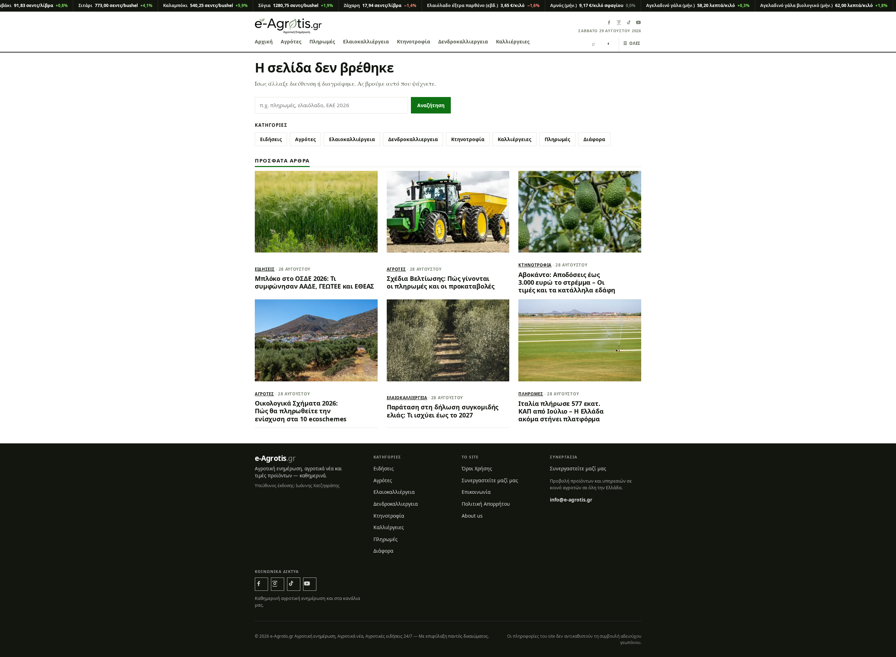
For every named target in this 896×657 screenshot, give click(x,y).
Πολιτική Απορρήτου (486, 503)
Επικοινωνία (476, 492)
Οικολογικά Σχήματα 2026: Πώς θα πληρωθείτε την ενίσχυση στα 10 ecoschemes (300, 411)
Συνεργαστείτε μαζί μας (490, 480)
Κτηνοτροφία (413, 41)
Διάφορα (594, 139)
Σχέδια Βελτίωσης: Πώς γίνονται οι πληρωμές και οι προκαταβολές (441, 282)
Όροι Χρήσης (477, 468)
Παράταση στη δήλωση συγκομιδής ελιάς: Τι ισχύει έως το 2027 (443, 411)
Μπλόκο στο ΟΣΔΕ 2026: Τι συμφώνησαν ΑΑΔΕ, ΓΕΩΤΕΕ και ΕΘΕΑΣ (314, 282)
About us (472, 515)
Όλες (631, 43)
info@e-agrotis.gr (571, 499)
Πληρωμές (322, 41)
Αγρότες (291, 41)
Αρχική (264, 41)
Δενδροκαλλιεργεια (463, 41)
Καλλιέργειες (513, 41)
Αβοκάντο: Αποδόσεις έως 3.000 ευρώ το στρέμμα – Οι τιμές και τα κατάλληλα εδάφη (566, 282)
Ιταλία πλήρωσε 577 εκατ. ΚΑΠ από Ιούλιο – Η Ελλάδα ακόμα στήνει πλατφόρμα (560, 411)
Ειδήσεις (271, 139)
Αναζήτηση (430, 105)
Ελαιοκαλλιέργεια (366, 41)
